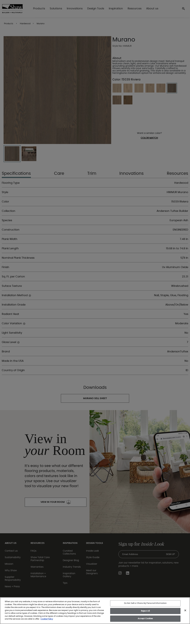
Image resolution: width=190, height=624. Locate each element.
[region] (95, 610)
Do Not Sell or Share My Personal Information (145, 603)
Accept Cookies (145, 619)
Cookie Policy (47, 619)
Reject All (145, 611)
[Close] (185, 610)
